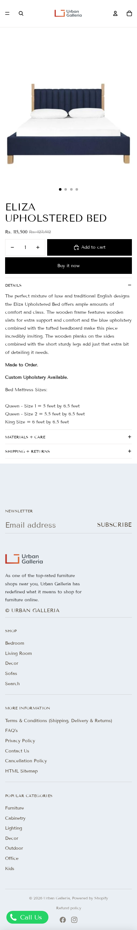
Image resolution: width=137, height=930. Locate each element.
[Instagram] (74, 920)
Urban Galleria (57, 898)
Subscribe (114, 524)
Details (13, 285)
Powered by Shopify (90, 898)
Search (12, 683)
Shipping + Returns (27, 451)
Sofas (11, 673)
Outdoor (14, 848)
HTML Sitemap (21, 771)
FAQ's (11, 730)
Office (11, 858)
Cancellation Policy (26, 761)
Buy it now (68, 265)
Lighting (13, 828)
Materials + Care (25, 437)
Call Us (30, 917)
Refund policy (68, 907)
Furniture (14, 808)
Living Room (18, 653)
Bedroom (14, 643)
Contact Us (17, 751)
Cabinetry (15, 818)
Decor (11, 663)
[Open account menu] (115, 13)
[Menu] (7, 13)
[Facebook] (63, 920)
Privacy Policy (20, 740)
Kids (9, 868)
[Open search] (21, 13)
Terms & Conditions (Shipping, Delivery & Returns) (58, 720)
